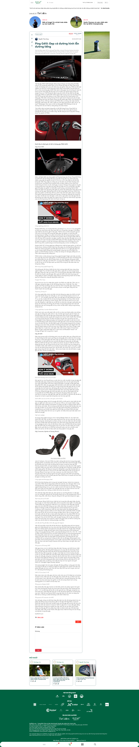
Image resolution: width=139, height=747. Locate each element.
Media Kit (83, 740)
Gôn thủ (85, 19)
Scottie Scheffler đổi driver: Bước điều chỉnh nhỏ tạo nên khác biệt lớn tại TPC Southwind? (61, 680)
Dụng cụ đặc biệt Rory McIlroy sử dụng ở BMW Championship (39, 678)
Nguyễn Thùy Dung (44, 39)
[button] (95, 744)
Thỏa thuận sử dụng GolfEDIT (67, 740)
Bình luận (40, 617)
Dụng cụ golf (39, 34)
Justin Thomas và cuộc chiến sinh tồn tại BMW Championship (95, 23)
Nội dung (37, 631)
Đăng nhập (100, 2)
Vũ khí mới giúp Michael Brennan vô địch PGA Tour (85, 678)
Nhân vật (44, 19)
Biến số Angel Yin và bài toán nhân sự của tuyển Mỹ (54, 23)
